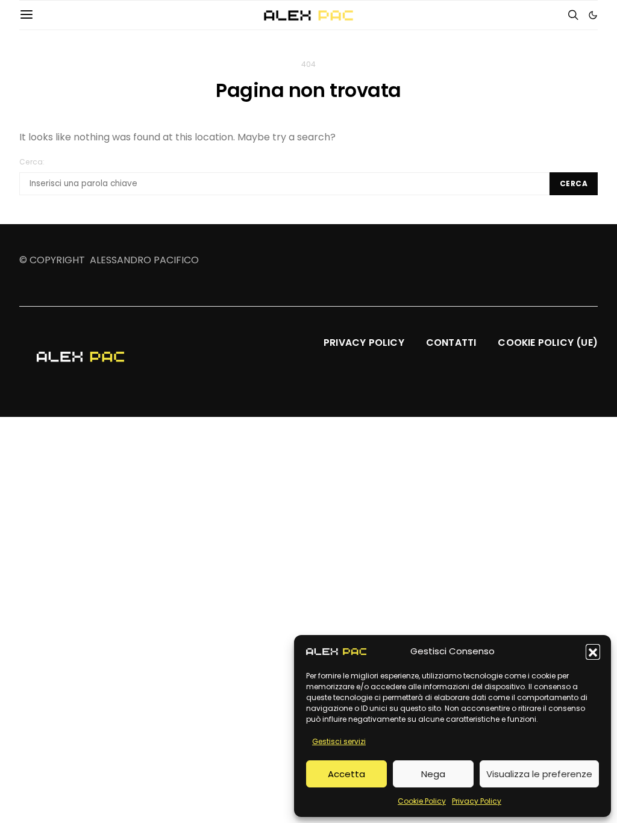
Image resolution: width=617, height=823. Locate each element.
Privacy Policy (476, 801)
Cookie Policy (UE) (548, 342)
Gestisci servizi (339, 741)
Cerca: (32, 162)
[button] (593, 651)
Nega (433, 774)
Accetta (346, 774)
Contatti (451, 342)
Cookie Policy (422, 801)
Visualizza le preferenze (539, 774)
